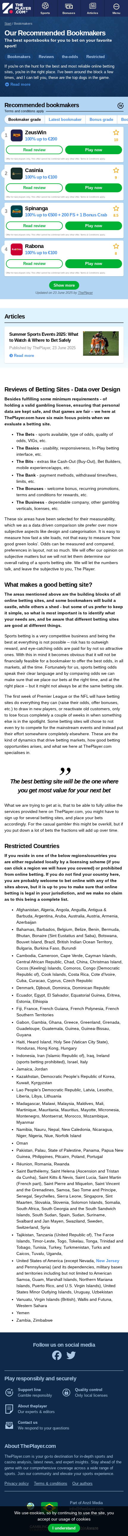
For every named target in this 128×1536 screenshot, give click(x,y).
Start (7, 23)
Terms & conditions (50, 1483)
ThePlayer (85, 292)
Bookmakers (18, 57)
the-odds (70, 57)
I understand (64, 1528)
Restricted (95, 57)
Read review (34, 150)
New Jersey (107, 1260)
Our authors (82, 1483)
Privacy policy (16, 1483)
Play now (93, 150)
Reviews (46, 57)
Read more (19, 84)
